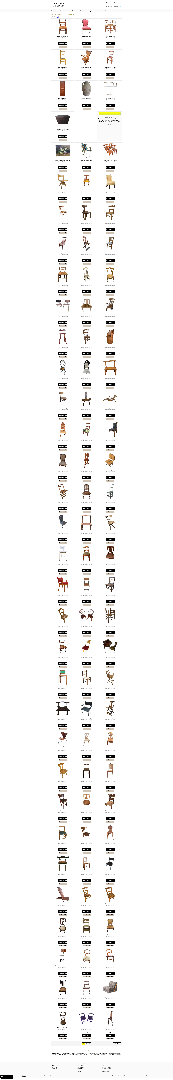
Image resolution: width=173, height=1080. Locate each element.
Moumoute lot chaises (97, 1056)
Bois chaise (72, 1056)
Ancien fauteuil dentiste (63, 1054)
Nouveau (53, 11)
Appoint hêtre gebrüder (112, 1054)
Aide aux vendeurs (81, 1067)
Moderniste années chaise (65, 1053)
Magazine (104, 11)
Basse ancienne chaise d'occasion (69, 17)
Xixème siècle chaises (102, 1054)
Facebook (55, 1065)
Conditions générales (106, 1068)
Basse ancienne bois (102, 121)
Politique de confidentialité (108, 1070)
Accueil (53, 17)
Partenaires (79, 1071)
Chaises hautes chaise (103, 1053)
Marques (82, 11)
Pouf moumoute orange (113, 1053)
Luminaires (67, 11)
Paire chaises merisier (93, 1054)
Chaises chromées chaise (93, 1053)
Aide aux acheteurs (81, 1065)
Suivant (117, 1043)
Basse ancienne (111, 118)
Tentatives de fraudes (106, 1067)
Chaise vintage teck (83, 1054)
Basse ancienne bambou (112, 121)
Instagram (55, 1068)
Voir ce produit (63, 43)
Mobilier (60, 11)
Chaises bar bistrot (83, 1053)
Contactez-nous (80, 1068)
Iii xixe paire (77, 1056)
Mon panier (119, 2)
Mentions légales (105, 1071)
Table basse (58, 17)
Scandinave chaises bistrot (87, 1056)
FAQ (103, 1065)
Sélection (98, 11)
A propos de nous (81, 1070)
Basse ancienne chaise (102, 118)
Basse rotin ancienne (106, 120)
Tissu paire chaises (75, 1053)
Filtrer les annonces (6, 1077)
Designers (90, 11)
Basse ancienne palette (115, 120)
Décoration (74, 11)
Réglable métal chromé (74, 1054)
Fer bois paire (105, 1056)
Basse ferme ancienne (112, 122)
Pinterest (55, 1067)
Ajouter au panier (62, 46)
